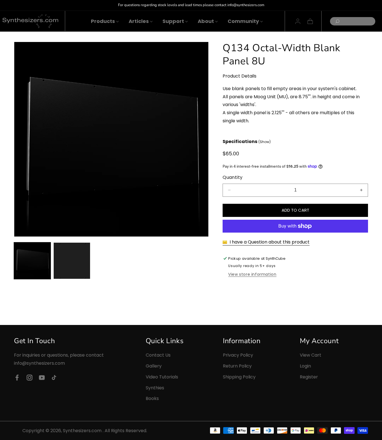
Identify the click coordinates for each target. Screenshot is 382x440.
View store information (252, 274)
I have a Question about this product (269, 242)
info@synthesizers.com (39, 363)
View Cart (310, 355)
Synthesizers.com (82, 430)
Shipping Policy (239, 376)
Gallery (154, 366)
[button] (103, 21)
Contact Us (158, 355)
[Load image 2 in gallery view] (71, 260)
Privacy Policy (238, 355)
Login (305, 366)
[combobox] (352, 21)
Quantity (232, 177)
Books (152, 398)
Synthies (155, 387)
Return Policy (237, 366)
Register (309, 376)
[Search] (336, 21)
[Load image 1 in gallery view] (32, 260)
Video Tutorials (162, 376)
